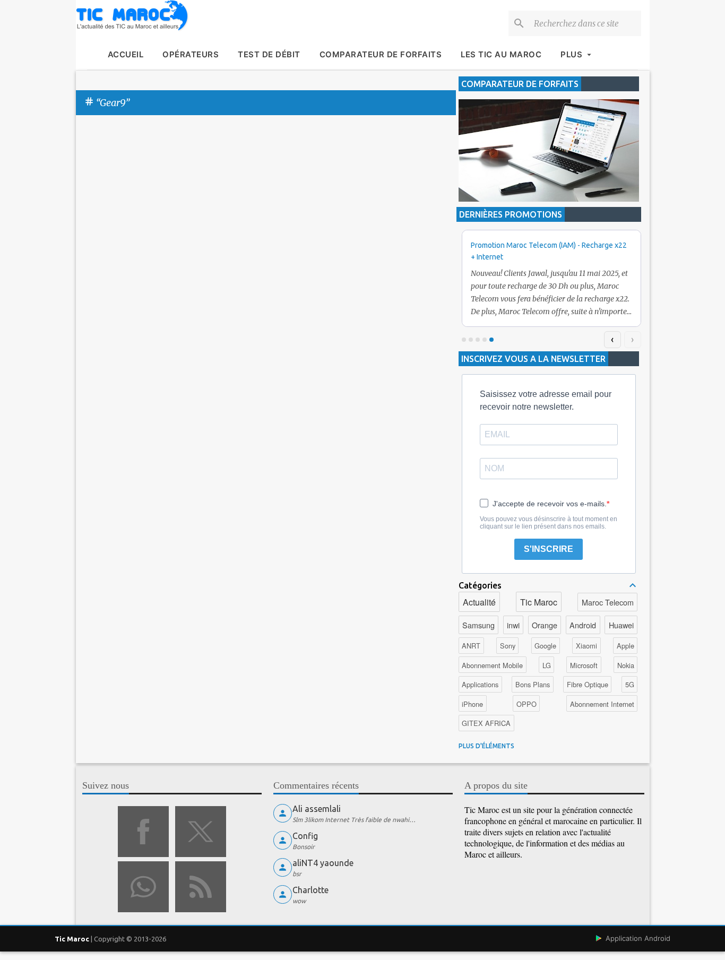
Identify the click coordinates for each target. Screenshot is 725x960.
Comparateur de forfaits (381, 54)
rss (200, 886)
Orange (544, 624)
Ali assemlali (316, 809)
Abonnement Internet (602, 704)
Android (582, 624)
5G (629, 684)
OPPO (526, 704)
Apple (625, 646)
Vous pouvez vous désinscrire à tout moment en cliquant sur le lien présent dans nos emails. (548, 522)
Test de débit (269, 54)
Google (545, 646)
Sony (507, 646)
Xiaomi (586, 646)
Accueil (126, 54)
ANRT (471, 646)
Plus (571, 54)
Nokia (625, 665)
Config (305, 836)
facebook (143, 831)
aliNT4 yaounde (322, 863)
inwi (513, 624)
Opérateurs (190, 54)
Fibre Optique (587, 684)
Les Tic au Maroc (501, 54)
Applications (480, 684)
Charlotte (310, 890)
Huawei (621, 624)
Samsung (478, 624)
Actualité (479, 602)
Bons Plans (532, 684)
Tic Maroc (538, 602)
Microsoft (584, 665)
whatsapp (143, 886)
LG (546, 665)
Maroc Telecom (608, 602)
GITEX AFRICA (486, 723)
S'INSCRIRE (548, 548)
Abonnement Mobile (492, 665)
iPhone (472, 704)
